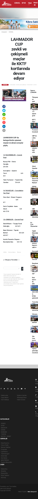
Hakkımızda (4, 395)
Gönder (22, 268)
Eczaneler (4, 449)
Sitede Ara (4, 469)
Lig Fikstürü (4, 451)
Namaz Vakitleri (5, 447)
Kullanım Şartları (22, 395)
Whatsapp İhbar (22, 397)
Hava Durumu (5, 443)
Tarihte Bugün (5, 453)
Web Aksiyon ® (32, 491)
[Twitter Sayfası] (5, 388)
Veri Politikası (5, 399)
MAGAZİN (4, 428)
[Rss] (19, 388)
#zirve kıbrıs (11, 252)
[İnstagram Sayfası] (8, 388)
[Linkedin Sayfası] (15, 388)
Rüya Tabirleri (5, 475)
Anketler (3, 471)
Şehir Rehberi (5, 460)
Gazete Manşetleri (6, 462)
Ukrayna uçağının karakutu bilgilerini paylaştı (35, 318)
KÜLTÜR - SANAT (6, 436)
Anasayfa (4, 32)
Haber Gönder (21, 399)
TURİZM (3, 434)
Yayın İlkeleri (4, 397)
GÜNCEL (17, 3)
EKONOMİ (4, 432)
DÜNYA (3, 430)
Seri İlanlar (4, 458)
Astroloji (3, 477)
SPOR (24, 3)
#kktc (5, 252)
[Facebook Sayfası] (2, 388)
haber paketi (8, 492)
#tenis (19, 252)
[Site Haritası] (22, 388)
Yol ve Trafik (4, 445)
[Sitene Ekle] (26, 388)
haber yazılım (8, 494)
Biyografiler (4, 473)
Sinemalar (4, 456)
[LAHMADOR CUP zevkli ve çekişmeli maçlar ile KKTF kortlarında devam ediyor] (14, 95)
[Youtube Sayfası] (12, 388)
